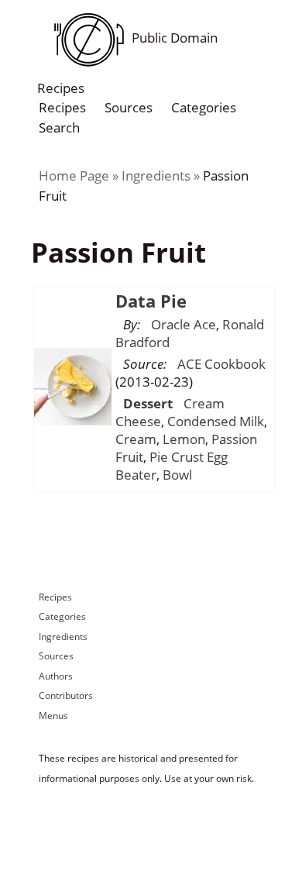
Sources (129, 107)
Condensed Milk (215, 421)
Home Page (74, 175)
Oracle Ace (183, 324)
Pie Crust (176, 457)
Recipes (62, 107)
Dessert (148, 403)
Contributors (66, 695)
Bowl (177, 475)
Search (59, 127)
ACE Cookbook (221, 364)
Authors (56, 676)
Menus (53, 715)
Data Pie (151, 300)
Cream (135, 439)
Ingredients (156, 175)
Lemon (184, 439)
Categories (203, 107)
